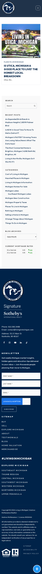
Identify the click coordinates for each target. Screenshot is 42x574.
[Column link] (11, 8)
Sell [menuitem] (4, 426)
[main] (21, 134)
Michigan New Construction (17, 198)
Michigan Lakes (12, 191)
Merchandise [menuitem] (10, 449)
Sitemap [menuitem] (27, 546)
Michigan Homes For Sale (16, 186)
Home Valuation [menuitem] (12, 445)
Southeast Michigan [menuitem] (14, 470)
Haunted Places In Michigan (17, 178)
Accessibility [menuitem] (30, 550)
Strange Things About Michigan (19, 219)
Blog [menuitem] (5, 441)
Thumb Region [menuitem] (10, 474)
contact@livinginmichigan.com (20, 330)
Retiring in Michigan (14, 211)
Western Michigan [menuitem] (13, 486)
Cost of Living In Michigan (16, 174)
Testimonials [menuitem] (10, 437)
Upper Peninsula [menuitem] (12, 494)
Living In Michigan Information (18, 182)
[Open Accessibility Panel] (37, 569)
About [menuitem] (6, 433)
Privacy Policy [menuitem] (31, 553)
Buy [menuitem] (4, 422)
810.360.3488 (14, 327)
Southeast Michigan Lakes (19, 194)
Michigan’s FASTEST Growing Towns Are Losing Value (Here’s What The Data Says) (21, 140)
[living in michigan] (13, 291)
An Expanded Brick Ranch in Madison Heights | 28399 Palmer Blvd (19, 122)
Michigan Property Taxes (16, 202)
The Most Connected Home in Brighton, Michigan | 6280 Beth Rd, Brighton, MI (20, 151)
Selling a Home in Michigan (17, 215)
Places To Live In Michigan (14, 62)
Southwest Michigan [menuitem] (15, 482)
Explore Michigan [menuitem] (13, 429)
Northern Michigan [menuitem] (14, 490)
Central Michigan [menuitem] (13, 478)
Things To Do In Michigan (16, 223)
